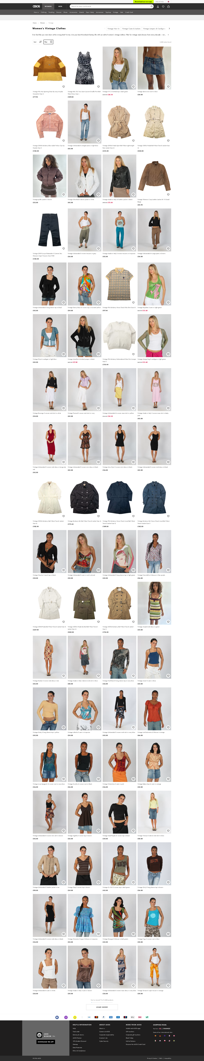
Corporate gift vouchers (133, 1035)
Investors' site (103, 1038)
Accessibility (167, 1058)
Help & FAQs (160, 2)
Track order (76, 1032)
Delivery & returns (78, 1035)
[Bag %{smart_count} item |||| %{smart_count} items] (168, 6)
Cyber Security (103, 1041)
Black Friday (129, 1038)
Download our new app (143, 2)
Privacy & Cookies (152, 1058)
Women (42, 23)
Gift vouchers (130, 1032)
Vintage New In (114, 29)
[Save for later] (63, 86)
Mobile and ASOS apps (133, 1028)
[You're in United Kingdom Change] (168, 1)
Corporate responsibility (106, 1035)
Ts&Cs (160, 1058)
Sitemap (75, 1044)
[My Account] (158, 6)
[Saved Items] (163, 6)
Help (74, 1028)
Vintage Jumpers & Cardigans (154, 29)
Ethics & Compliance (79, 1051)
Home (35, 23)
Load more (102, 1007)
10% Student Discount (79, 1041)
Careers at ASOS (104, 1032)
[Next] (169, 28)
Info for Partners (130, 1041)
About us (102, 1028)
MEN (60, 6)
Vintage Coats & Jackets (131, 29)
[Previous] (104, 28)
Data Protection (77, 1047)
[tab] (36, 12)
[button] (155, 1036)
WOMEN (48, 6)
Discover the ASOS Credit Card (135, 1044)
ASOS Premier (77, 1038)
